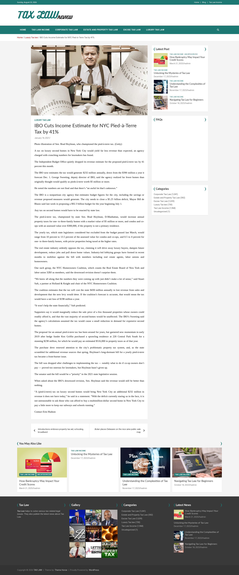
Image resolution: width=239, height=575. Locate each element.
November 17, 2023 (178, 90)
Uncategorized (191, 54)
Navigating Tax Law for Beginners (186, 100)
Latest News (183, 505)
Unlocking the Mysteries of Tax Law (172, 73)
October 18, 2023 (177, 103)
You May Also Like (30, 443)
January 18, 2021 (42, 138)
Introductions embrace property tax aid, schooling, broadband (61, 430)
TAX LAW (38, 570)
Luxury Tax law (155, 30)
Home (196, 2)
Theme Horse (61, 570)
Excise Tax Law (132, 30)
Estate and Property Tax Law (100, 30)
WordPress (94, 570)
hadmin (187, 63)
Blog (204, 2)
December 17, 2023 (162, 76)
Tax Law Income (215, 2)
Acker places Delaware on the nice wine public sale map (118, 430)
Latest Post (162, 49)
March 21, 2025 (176, 63)
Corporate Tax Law (66, 30)
